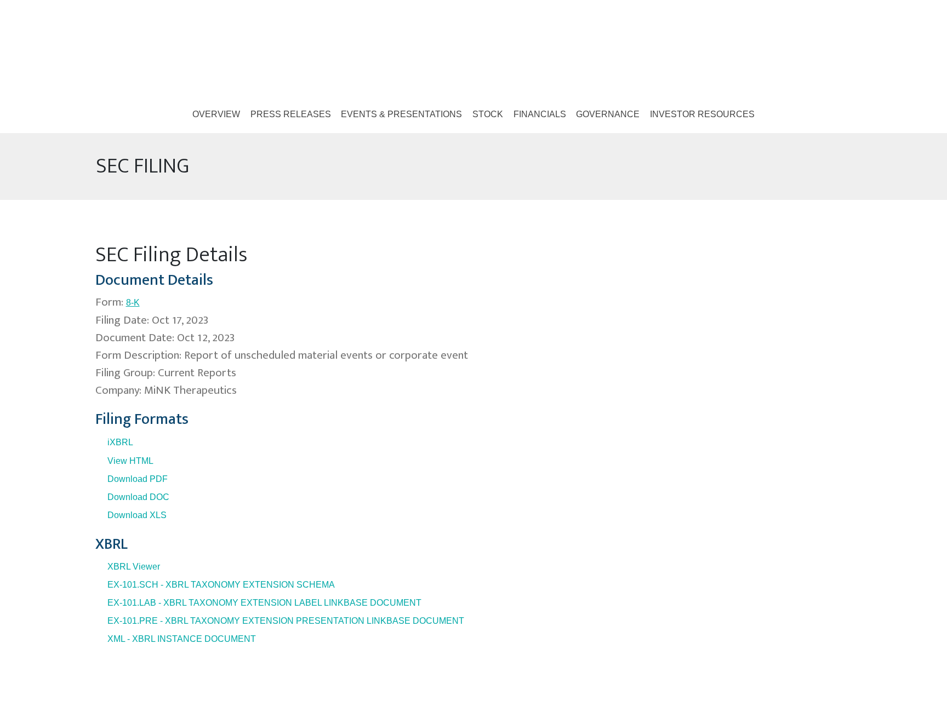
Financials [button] (540, 114)
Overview (216, 114)
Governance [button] (608, 114)
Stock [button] (487, 114)
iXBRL (120, 442)
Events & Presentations (401, 114)
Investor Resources (702, 114)
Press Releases (290, 114)
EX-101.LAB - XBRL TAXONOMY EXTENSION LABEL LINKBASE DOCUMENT (264, 602)
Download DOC (138, 497)
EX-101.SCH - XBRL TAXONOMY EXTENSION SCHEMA (221, 584)
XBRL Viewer (133, 566)
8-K (133, 302)
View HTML (130, 461)
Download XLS (137, 515)
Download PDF (137, 479)
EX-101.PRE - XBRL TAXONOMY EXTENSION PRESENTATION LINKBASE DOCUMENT (285, 620)
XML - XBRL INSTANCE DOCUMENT (181, 639)
